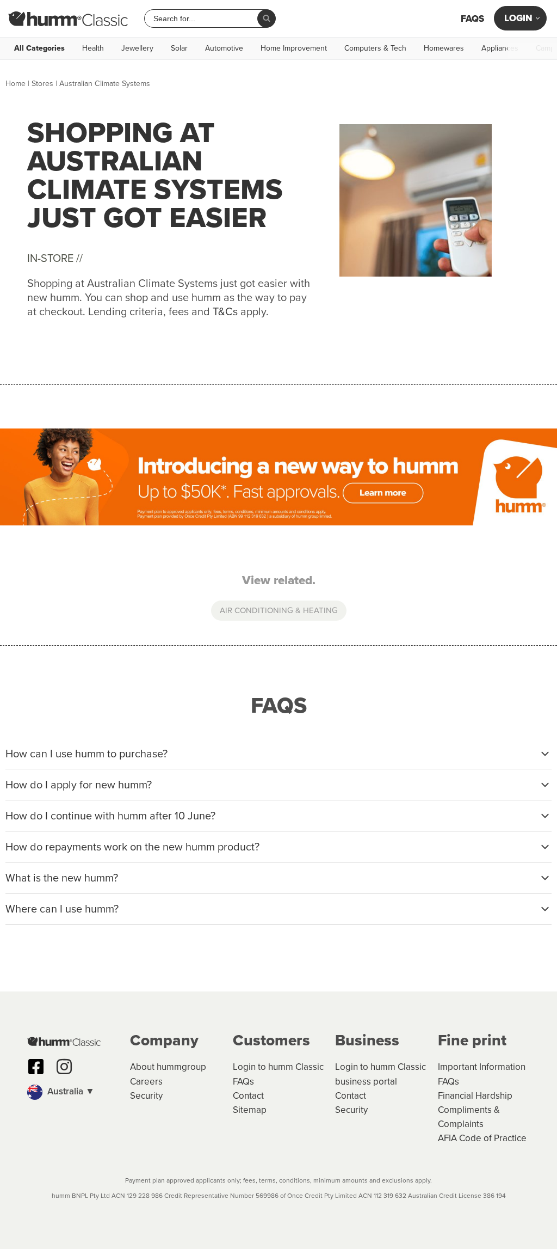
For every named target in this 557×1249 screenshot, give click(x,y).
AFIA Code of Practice (482, 1138)
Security (146, 1096)
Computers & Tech (375, 48)
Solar (179, 48)
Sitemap (250, 1110)
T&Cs (225, 311)
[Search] (266, 18)
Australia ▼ (70, 1091)
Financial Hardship (475, 1096)
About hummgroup (168, 1067)
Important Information (481, 1067)
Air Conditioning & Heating (279, 610)
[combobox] (205, 18)
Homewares (444, 48)
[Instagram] (64, 1066)
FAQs (472, 19)
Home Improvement (294, 48)
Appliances (499, 48)
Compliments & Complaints (469, 1117)
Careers (146, 1081)
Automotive (224, 48)
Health (93, 48)
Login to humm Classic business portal (380, 1074)
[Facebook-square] (36, 1066)
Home (15, 83)
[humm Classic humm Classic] (68, 18)
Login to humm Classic (278, 1067)
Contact (248, 1096)
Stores (42, 83)
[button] (73, 1092)
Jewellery (137, 48)
